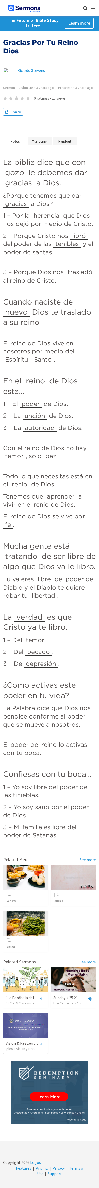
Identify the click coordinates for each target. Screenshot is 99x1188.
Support (55, 1173)
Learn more (79, 23)
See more (88, 859)
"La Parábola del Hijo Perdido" (32, 997)
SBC (9, 1003)
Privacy (58, 1168)
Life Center (61, 1003)
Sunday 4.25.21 (65, 997)
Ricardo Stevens (31, 70)
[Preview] (42, 998)
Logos (35, 1162)
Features (23, 1168)
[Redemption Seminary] (49, 1092)
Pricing (42, 1168)
